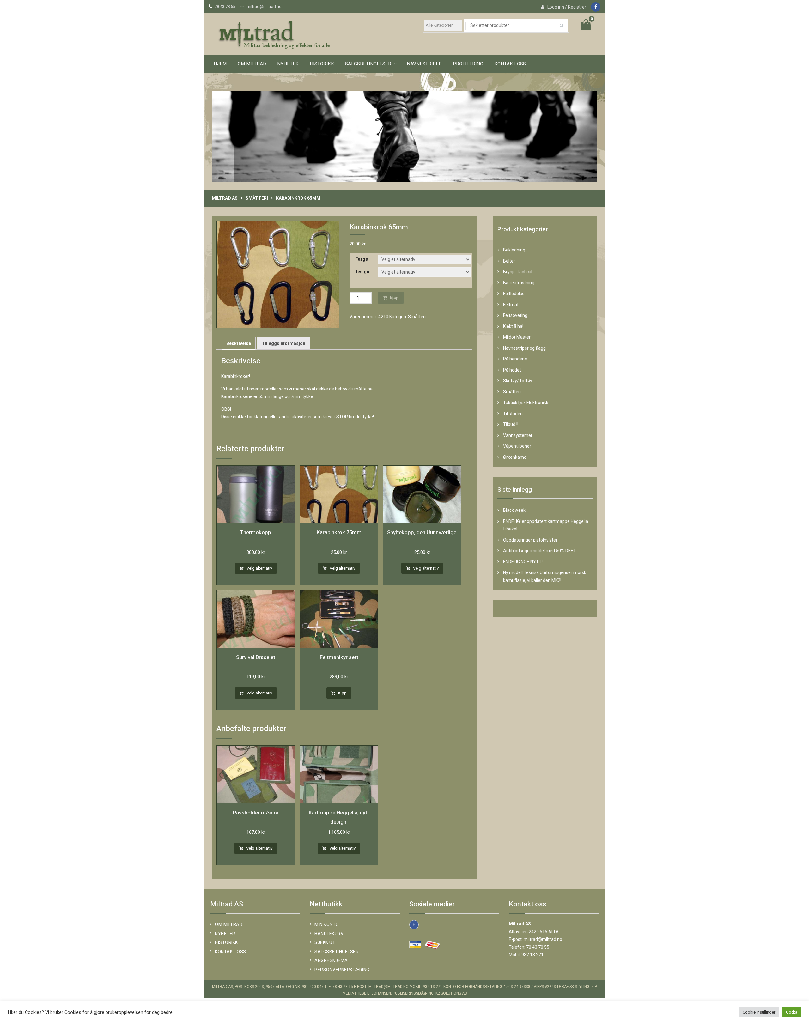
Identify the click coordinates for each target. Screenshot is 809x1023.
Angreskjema (331, 960)
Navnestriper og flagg (524, 348)
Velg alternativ (259, 568)
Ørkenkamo (514, 457)
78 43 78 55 (225, 6)
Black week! (514, 510)
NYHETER (225, 933)
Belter (509, 260)
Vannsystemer (517, 435)
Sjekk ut (324, 942)
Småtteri (257, 198)
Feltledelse (514, 293)
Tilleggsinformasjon (283, 343)
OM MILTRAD (252, 63)
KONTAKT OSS (510, 63)
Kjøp (394, 298)
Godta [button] (791, 1012)
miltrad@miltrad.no (264, 6)
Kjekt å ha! (513, 326)
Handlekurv (329, 933)
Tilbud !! (510, 424)
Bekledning (514, 249)
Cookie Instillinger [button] (759, 1012)
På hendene (515, 358)
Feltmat (511, 304)
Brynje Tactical (517, 271)
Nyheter (288, 63)
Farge (362, 259)
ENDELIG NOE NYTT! (523, 561)
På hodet (512, 369)
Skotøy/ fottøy (517, 380)
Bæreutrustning (518, 282)
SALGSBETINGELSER (368, 63)
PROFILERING (468, 63)
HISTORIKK (322, 63)
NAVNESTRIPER (424, 63)
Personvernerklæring (341, 969)
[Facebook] (595, 7)
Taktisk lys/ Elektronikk (525, 402)
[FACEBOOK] (414, 924)
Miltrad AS (225, 198)
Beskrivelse (238, 343)
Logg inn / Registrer (566, 6)
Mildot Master (517, 337)
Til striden (513, 413)
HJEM (220, 63)
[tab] (239, 343)
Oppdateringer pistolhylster (530, 539)
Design (361, 271)
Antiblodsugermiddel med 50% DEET (539, 550)
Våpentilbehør (517, 446)
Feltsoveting (515, 315)
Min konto (326, 924)
